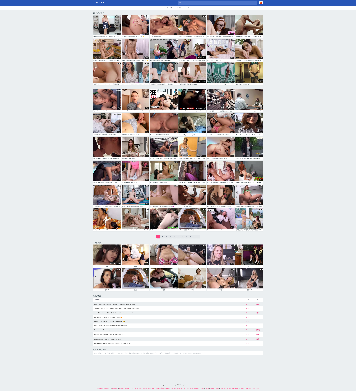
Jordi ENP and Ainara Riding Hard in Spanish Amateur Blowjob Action (114, 313)
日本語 (145, 388)
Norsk (131, 388)
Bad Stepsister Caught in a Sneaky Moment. (107, 339)
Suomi (149, 388)
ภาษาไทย (136, 388)
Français (242, 388)
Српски (127, 388)
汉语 (251, 388)
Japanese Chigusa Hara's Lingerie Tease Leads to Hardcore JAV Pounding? (116, 308)
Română (247, 388)
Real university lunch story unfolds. (104, 330)
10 (194, 237)
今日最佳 (169, 8)
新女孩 (179, 8)
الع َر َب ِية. (173, 388)
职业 (188, 8)
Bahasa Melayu (101, 388)
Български (232, 388)
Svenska (217, 388)
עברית (184, 388)
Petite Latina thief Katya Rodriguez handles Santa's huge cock (112, 343)
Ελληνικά (158, 388)
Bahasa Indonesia (194, 388)
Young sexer (98, 3)
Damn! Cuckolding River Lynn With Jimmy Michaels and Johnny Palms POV (116, 304)
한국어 (140, 388)
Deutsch (226, 388)
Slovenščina (115, 388)
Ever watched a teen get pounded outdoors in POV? (109, 334)
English (237, 388)
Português (179, 388)
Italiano (202, 388)
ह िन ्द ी (256, 388)
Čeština (163, 388)
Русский (207, 388)
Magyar (168, 388)
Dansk (153, 388)
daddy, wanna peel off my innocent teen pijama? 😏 (109, 321)
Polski (187, 388)
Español (212, 388)
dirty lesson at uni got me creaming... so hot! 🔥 (108, 317)
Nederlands (108, 388)
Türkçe (221, 388)
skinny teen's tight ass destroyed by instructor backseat (111, 325)
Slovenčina (121, 388)
